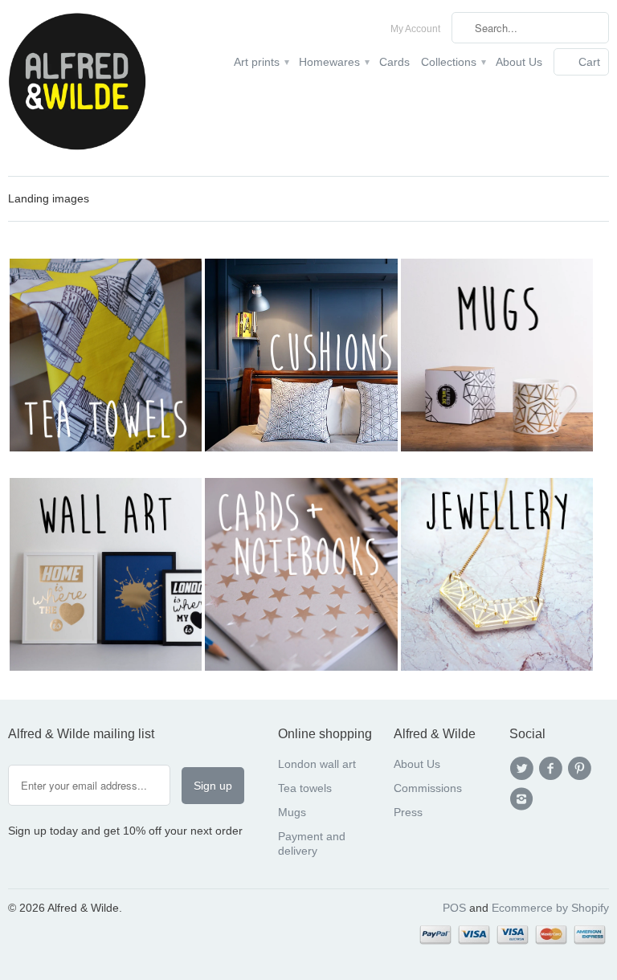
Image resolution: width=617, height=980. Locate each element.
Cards (394, 61)
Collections (452, 61)
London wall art (317, 763)
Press (408, 812)
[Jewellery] (497, 666)
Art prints (261, 61)
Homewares (333, 61)
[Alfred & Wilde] (77, 88)
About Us (519, 61)
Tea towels (305, 788)
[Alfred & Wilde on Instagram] (523, 799)
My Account (415, 29)
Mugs (292, 812)
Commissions (428, 788)
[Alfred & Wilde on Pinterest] (582, 769)
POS (454, 907)
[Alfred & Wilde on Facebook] (552, 769)
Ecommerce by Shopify (550, 907)
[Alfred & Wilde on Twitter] (523, 769)
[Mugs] (497, 447)
